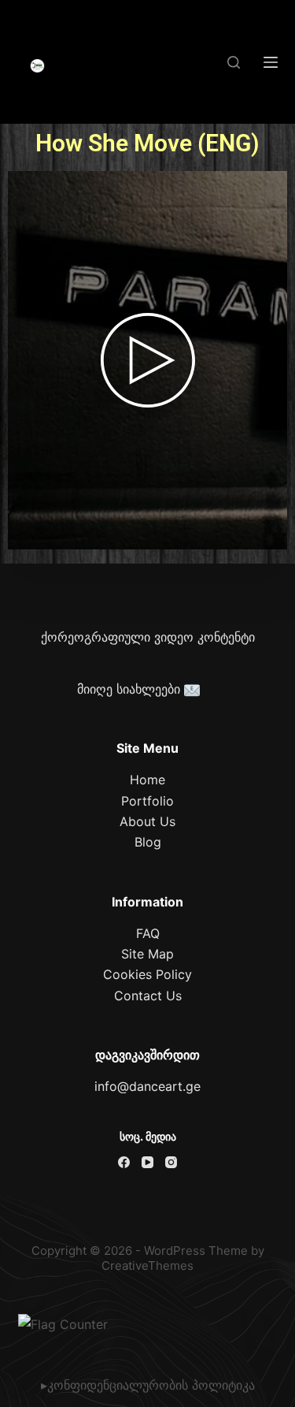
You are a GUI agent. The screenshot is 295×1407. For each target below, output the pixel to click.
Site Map (147, 954)
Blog (148, 842)
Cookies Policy (147, 974)
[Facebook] (124, 1162)
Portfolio (147, 801)
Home (147, 779)
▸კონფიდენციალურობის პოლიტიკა (148, 1385)
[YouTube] (147, 1162)
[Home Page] (38, 66)
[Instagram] (171, 1162)
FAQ (148, 933)
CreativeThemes (147, 1265)
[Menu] (271, 62)
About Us (147, 821)
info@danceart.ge (147, 1086)
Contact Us (148, 995)
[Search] (233, 62)
